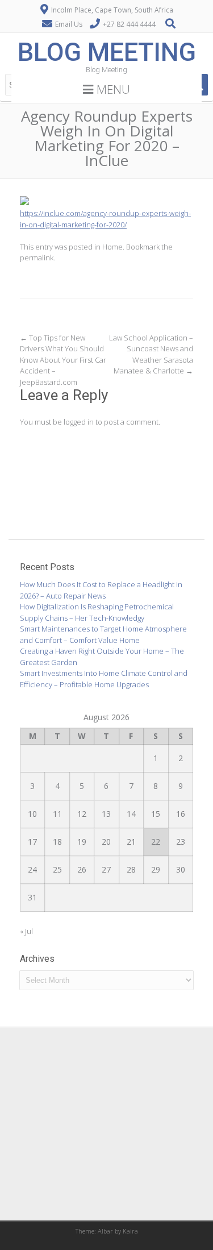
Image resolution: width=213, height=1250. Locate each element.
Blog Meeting (107, 52)
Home (112, 247)
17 (32, 841)
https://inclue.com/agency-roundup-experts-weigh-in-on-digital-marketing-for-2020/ (105, 219)
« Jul (26, 931)
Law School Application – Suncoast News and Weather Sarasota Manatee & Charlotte (151, 354)
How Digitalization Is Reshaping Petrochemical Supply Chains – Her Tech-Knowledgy (97, 612)
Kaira (130, 1231)
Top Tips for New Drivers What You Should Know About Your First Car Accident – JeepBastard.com (63, 360)
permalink (36, 257)
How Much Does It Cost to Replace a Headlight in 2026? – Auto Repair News (101, 590)
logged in (79, 422)
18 (57, 841)
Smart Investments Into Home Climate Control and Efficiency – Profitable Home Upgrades (103, 679)
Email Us (68, 24)
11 (57, 813)
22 (155, 841)
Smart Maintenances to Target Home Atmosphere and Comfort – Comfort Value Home (103, 634)
